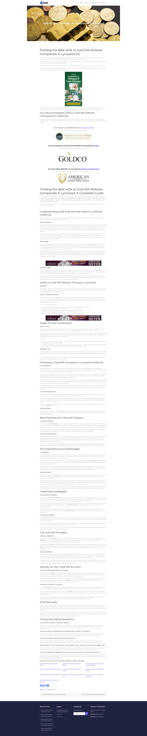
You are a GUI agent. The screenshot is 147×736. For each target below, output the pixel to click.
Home (81, 2)
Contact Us (103, 2)
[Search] (86, 713)
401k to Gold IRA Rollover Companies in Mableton (93, 694)
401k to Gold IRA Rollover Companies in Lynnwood (54, 694)
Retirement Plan (95, 2)
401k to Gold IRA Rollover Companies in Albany (50, 674)
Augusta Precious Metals (88, 127)
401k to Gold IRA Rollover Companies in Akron (50, 669)
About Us (87, 2)
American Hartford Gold (90, 169)
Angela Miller (44, 689)
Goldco (96, 146)
